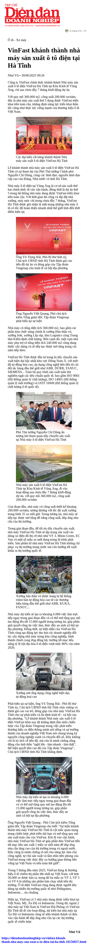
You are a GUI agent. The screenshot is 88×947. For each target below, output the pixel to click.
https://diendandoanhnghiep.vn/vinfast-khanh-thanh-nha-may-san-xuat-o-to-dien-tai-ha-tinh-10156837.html (44, 940)
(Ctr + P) (78, 31)
